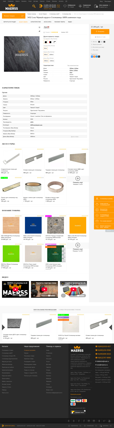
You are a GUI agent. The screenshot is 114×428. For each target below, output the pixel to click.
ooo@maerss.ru (102, 365)
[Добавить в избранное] (39, 27)
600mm (46, 54)
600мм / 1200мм (74, 70)
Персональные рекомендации (45, 309)
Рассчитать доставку (98, 47)
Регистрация (108, 1)
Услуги (48, 361)
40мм (71, 72)
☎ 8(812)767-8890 (103, 358)
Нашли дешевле (97, 44)
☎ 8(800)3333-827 (103, 346)
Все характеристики (73, 65)
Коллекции (49, 387)
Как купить (49, 358)
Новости (48, 356)
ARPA (31, 122)
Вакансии (48, 378)
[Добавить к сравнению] (39, 31)
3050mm (46, 60)
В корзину (101, 31)
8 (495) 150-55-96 (50, 5)
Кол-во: (95, 41)
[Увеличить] (21, 54)
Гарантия (48, 367)
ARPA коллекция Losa (36, 125)
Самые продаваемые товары (70, 309)
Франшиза (48, 381)
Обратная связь (9, 425)
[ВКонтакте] (92, 57)
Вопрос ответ (49, 390)
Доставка (48, 364)
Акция (47, 350)
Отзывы (48, 370)
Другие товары (74, 136)
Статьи (48, 384)
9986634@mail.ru (103, 361)
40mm (45, 48)
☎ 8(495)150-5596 (103, 350)
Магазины (48, 373)
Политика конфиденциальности (54, 392)
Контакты (48, 375)
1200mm (51, 54)
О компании (49, 353)
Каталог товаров (9, 16)
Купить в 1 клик (101, 37)
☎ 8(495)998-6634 (103, 354)
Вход (101, 1)
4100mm (52, 60)
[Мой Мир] (97, 57)
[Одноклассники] (94, 57)
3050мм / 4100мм (74, 68)
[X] (99, 57)
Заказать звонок (48, 8)
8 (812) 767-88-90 (50, 7)
